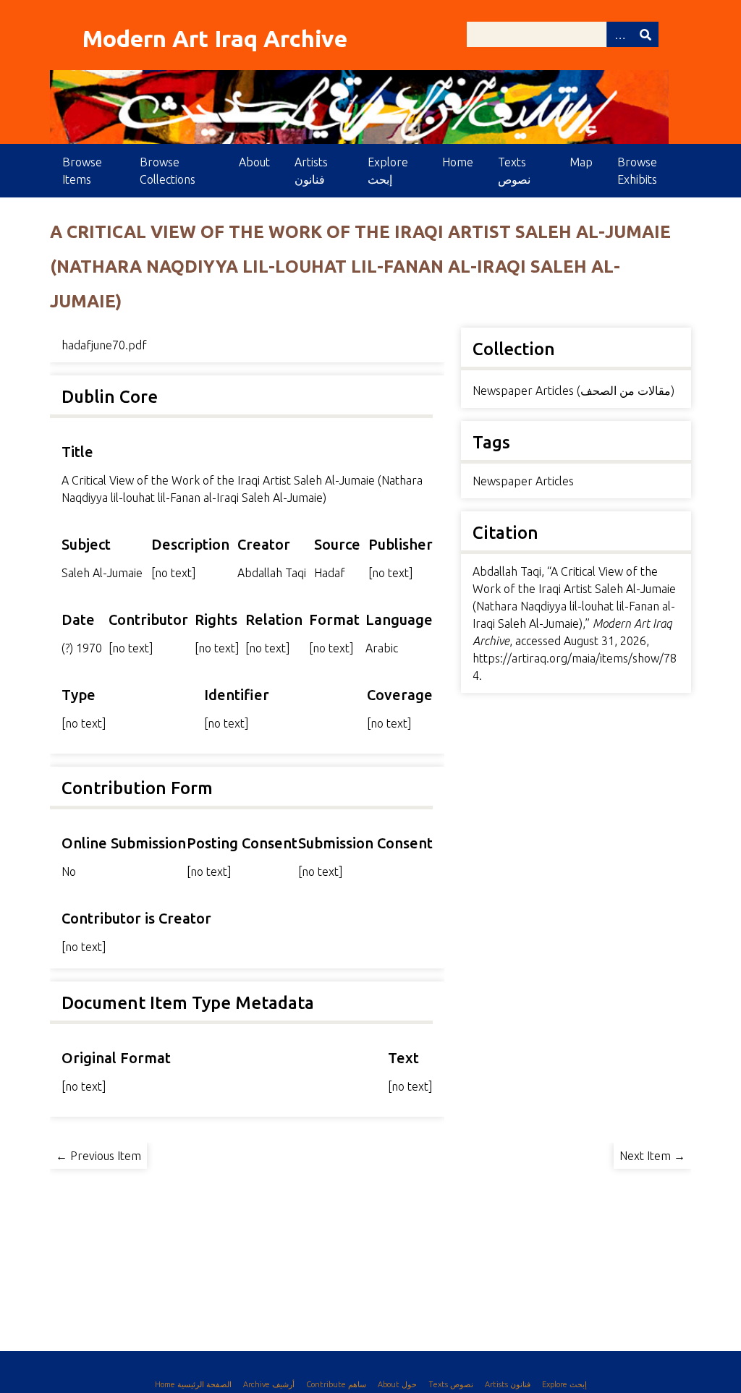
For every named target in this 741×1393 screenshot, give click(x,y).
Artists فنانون (311, 171)
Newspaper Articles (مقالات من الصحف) (573, 390)
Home (457, 162)
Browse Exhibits (637, 171)
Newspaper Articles (523, 480)
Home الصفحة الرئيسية (193, 1384)
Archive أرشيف (269, 1384)
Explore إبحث (388, 171)
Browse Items (82, 171)
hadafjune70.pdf (104, 345)
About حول (397, 1384)
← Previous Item (98, 1155)
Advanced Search (619, 34)
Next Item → (652, 1155)
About (254, 162)
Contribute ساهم (336, 1384)
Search (645, 34)
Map (581, 162)
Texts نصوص (514, 171)
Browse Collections (167, 171)
